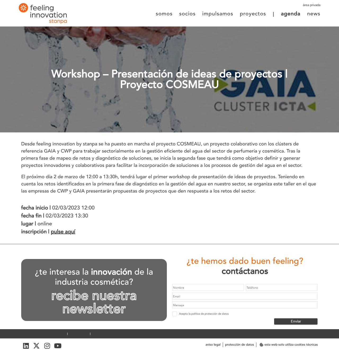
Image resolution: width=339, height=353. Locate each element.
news (313, 13)
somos (164, 13)
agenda (290, 13)
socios (187, 13)
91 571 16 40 (79, 334)
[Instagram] (47, 345)
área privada (311, 5)
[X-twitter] (36, 345)
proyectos (253, 13)
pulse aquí (63, 231)
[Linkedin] (25, 345)
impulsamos (217, 13)
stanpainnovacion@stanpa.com (43, 334)
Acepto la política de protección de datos (204, 314)
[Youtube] (57, 345)
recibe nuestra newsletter (94, 302)
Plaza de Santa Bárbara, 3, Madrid (116, 334)
